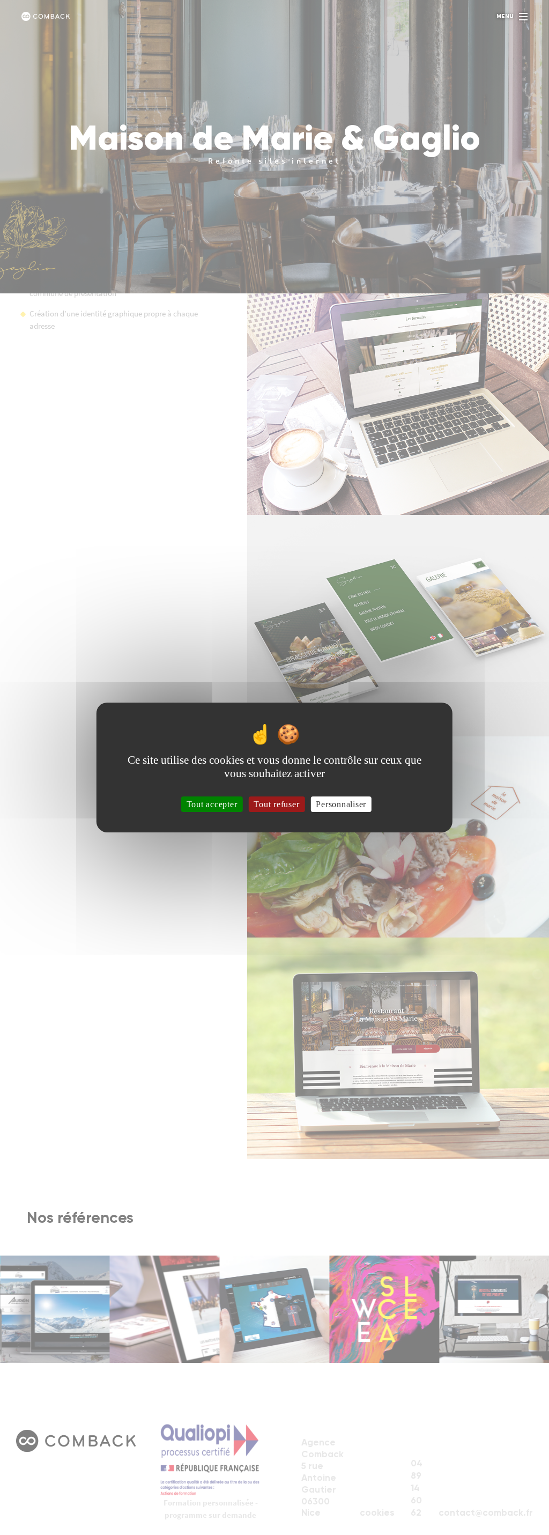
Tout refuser (276, 804)
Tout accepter (212, 804)
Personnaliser (341, 804)
